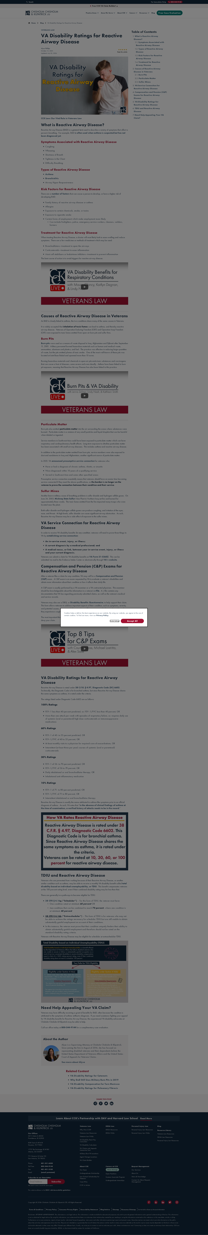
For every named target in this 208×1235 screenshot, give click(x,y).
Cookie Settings (114, 621)
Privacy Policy (102, 615)
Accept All (132, 620)
